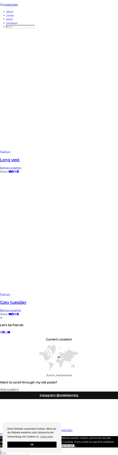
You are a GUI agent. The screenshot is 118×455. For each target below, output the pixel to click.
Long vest (10, 159)
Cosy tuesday (13, 302)
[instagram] (1, 332)
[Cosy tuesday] (59, 233)
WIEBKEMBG (64, 430)
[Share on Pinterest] (17, 171)
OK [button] (32, 444)
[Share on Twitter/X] (15, 171)
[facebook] (3, 332)
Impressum (12, 23)
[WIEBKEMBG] (9, 4)
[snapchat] (6, 332)
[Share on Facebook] (12, 171)
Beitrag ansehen (10, 167)
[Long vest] (59, 90)
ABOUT (9, 11)
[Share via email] (10, 171)
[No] (75, 446)
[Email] (9, 332)
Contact (10, 15)
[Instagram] (7, 406)
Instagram (59, 395)
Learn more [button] (46, 436)
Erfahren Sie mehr (65, 446)
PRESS (9, 19)
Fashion (5, 151)
